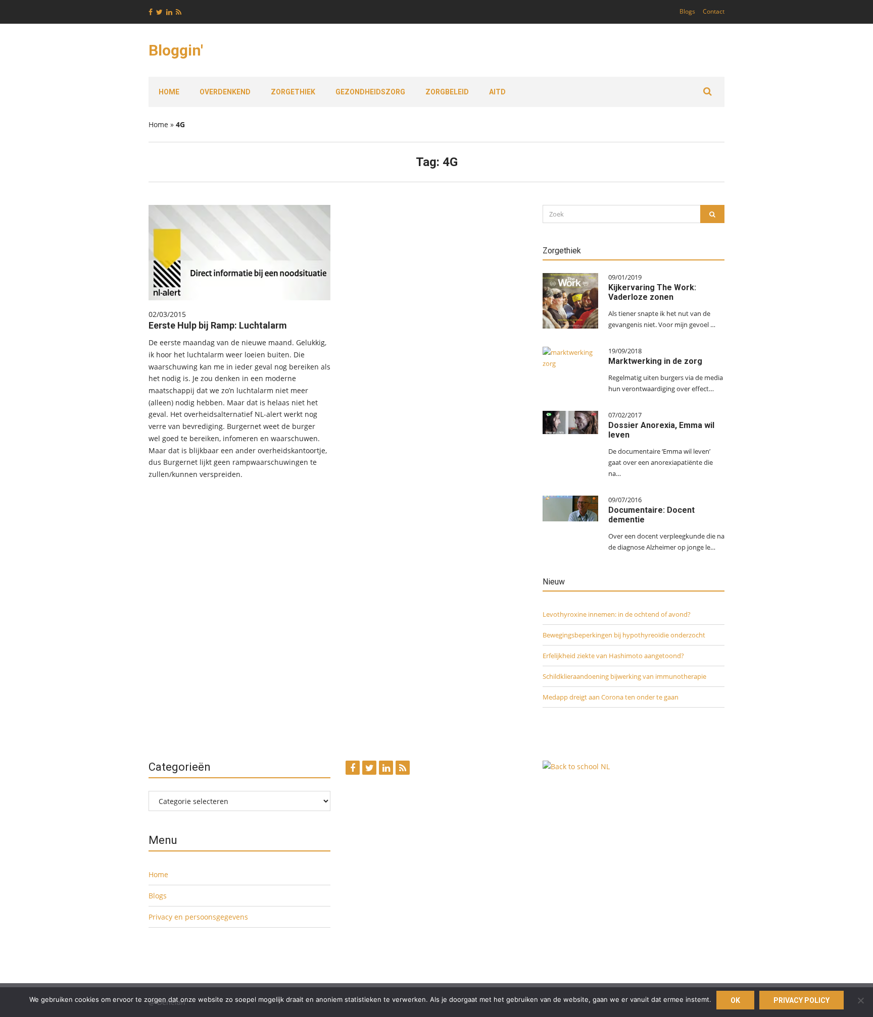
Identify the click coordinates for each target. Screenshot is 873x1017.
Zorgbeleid (447, 92)
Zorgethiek (293, 92)
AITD (497, 92)
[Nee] (860, 1000)
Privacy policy (801, 1000)
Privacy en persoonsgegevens (198, 917)
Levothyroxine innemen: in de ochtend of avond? (617, 614)
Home (169, 92)
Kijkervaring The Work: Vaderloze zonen (652, 292)
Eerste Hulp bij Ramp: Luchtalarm (218, 325)
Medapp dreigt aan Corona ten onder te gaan (610, 697)
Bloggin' (176, 50)
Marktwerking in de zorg (655, 361)
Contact (713, 11)
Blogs (687, 11)
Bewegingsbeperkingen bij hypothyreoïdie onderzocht (624, 634)
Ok (735, 1000)
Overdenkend (225, 92)
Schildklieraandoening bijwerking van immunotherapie (624, 676)
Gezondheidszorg (370, 92)
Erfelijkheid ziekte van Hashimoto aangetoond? (613, 655)
